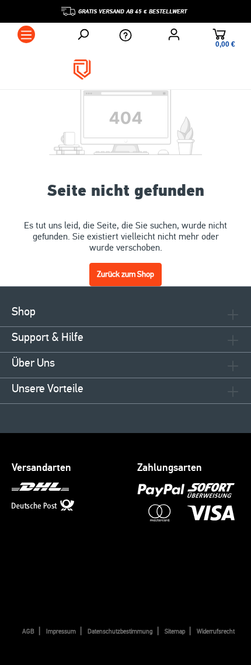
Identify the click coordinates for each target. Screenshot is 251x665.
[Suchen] (83, 34)
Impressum (61, 631)
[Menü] (26, 34)
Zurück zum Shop (125, 274)
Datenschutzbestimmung (120, 631)
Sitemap (175, 631)
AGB (28, 631)
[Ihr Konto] (174, 34)
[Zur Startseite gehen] (125, 69)
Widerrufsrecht (216, 631)
